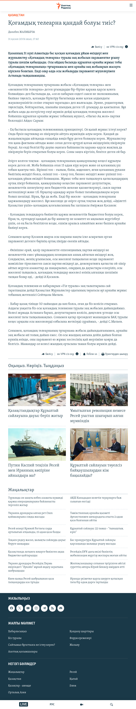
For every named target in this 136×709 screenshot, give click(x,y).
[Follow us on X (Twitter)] (19, 608)
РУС (52, 704)
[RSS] (52, 608)
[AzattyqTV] (81, 704)
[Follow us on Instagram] (36, 608)
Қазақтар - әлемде (19, 685)
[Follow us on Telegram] (44, 608)
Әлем (73, 685)
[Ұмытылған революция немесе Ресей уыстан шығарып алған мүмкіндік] (99, 390)
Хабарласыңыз (17, 631)
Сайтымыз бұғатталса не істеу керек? (31, 645)
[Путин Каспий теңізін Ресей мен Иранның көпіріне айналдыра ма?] (37, 444)
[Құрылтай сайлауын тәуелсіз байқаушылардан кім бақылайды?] (99, 444)
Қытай (74, 678)
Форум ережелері (81, 638)
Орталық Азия (17, 692)
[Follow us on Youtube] (28, 608)
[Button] (96, 47)
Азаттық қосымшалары (22, 651)
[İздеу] (111, 704)
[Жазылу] (60, 608)
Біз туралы (14, 638)
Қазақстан (14, 678)
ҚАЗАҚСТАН (16, 15)
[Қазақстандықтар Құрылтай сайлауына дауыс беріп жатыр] (37, 390)
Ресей (73, 672)
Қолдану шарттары (82, 631)
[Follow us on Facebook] (11, 608)
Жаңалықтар (16, 672)
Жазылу (75, 645)
